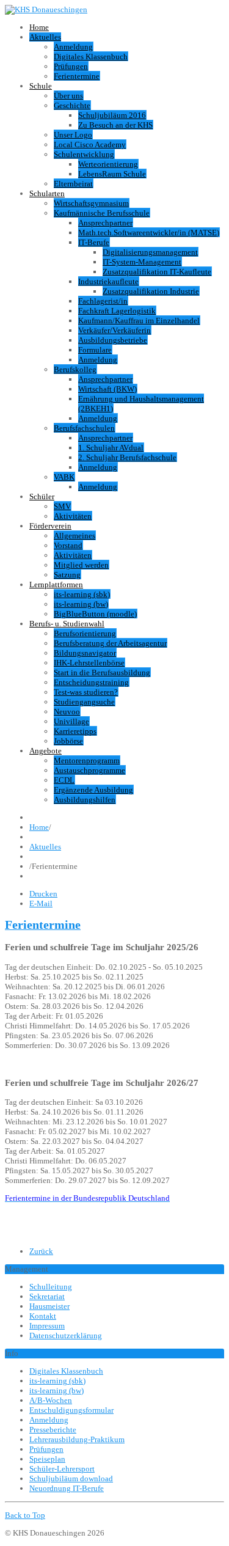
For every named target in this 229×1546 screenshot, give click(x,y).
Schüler (41, 496)
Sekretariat (47, 1296)
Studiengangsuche (84, 701)
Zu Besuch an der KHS (115, 125)
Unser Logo (73, 134)
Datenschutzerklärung (65, 1335)
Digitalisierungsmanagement (150, 252)
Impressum (47, 1325)
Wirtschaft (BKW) (107, 389)
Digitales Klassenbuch (91, 56)
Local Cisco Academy (90, 144)
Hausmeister (49, 1306)
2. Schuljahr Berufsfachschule (127, 457)
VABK (64, 477)
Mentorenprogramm (87, 760)
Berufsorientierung (85, 633)
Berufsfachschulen (84, 428)
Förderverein (50, 525)
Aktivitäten (73, 516)
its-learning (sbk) (82, 594)
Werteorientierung (108, 164)
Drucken (43, 893)
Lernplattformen (56, 584)
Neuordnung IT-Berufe (66, 1488)
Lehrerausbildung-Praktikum (77, 1439)
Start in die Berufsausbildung (102, 672)
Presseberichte (52, 1429)
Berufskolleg (75, 369)
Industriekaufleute (108, 281)
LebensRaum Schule (112, 173)
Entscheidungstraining (91, 682)
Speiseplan (47, 1459)
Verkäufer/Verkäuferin (114, 330)
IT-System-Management (142, 261)
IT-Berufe (93, 242)
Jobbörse (68, 741)
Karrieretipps (75, 731)
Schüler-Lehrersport (62, 1468)
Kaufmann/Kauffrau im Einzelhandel (139, 320)
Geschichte (72, 105)
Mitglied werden (81, 565)
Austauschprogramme (89, 770)
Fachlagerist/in (103, 301)
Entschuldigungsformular (71, 1410)
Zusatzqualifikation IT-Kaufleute (157, 271)
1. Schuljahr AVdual (111, 447)
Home (39, 27)
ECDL (64, 780)
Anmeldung (73, 46)
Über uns (68, 95)
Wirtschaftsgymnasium (91, 203)
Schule (40, 85)
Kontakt (42, 1316)
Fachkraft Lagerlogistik (117, 310)
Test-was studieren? (86, 692)
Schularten (47, 193)
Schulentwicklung (84, 154)
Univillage (71, 721)
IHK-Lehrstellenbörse (89, 662)
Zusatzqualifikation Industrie (151, 291)
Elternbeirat (73, 183)
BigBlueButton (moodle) (95, 613)
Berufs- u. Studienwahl (66, 623)
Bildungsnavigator (85, 653)
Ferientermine (77, 76)
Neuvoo (67, 711)
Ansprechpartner (105, 222)
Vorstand (68, 545)
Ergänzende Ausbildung (93, 789)
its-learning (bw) (81, 604)
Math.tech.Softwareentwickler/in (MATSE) (148, 232)
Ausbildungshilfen (84, 799)
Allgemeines (74, 535)
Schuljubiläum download (71, 1478)
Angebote (45, 750)
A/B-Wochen (50, 1400)
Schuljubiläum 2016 (112, 115)
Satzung (67, 574)
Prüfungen (71, 66)
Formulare (95, 349)
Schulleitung (50, 1286)
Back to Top (25, 1515)
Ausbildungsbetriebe (112, 340)
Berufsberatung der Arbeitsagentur (110, 643)
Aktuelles (45, 37)
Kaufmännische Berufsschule (102, 213)
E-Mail (41, 903)
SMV (62, 506)
